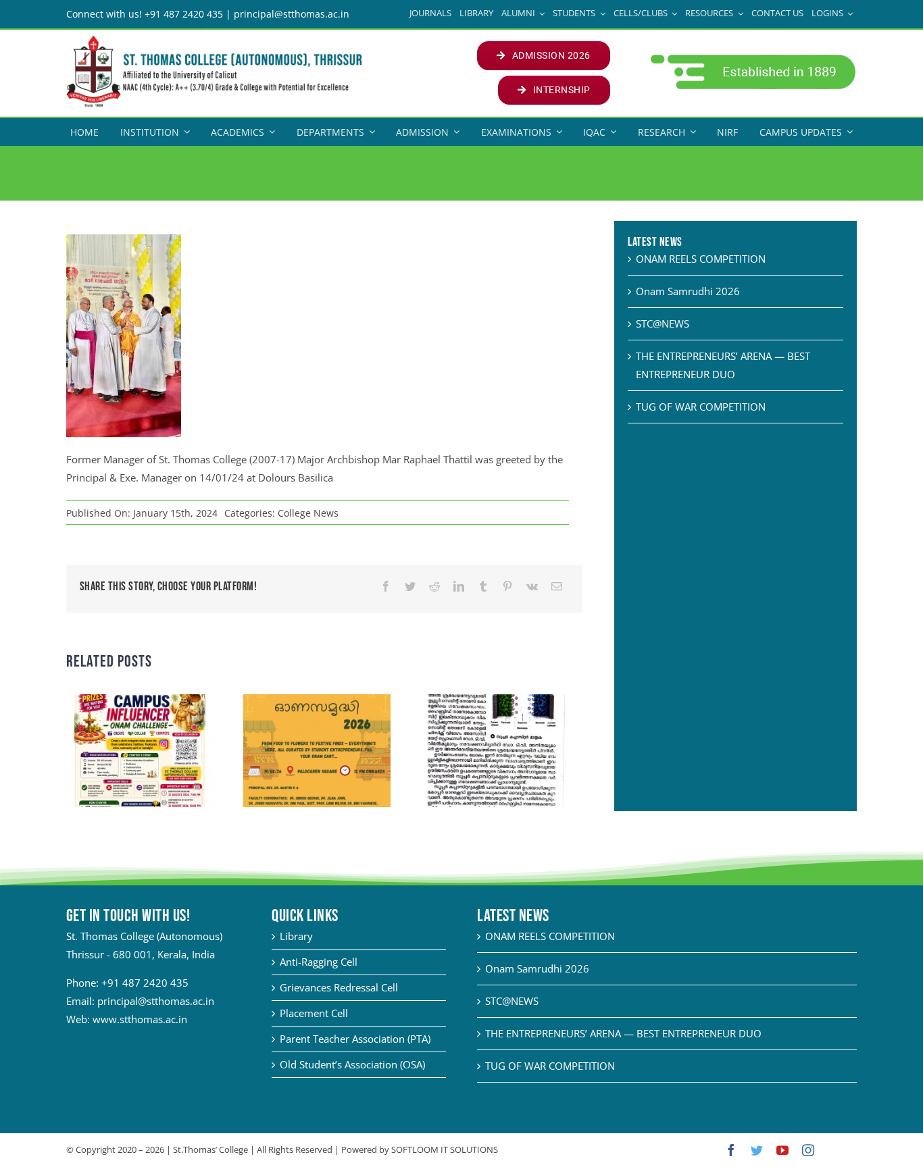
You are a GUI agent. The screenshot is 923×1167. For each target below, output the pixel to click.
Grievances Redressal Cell (339, 987)
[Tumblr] (483, 586)
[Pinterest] (507, 586)
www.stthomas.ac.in (140, 1019)
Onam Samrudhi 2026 (688, 291)
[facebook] (731, 1150)
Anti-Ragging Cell (318, 961)
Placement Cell (314, 1013)
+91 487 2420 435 (145, 982)
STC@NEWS (662, 323)
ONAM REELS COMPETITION (701, 258)
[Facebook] (386, 586)
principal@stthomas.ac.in (155, 1001)
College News (308, 513)
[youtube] (782, 1150)
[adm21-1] (752, 58)
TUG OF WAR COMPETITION (701, 406)
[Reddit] (434, 586)
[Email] (557, 586)
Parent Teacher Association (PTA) (355, 1038)
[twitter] (757, 1150)
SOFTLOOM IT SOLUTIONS (444, 1149)
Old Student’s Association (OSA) (352, 1064)
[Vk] (532, 586)
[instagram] (808, 1150)
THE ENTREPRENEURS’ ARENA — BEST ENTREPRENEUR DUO (623, 1033)
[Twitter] (410, 586)
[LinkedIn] (459, 586)
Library (296, 936)
